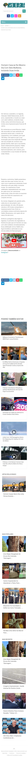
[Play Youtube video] (14, 240)
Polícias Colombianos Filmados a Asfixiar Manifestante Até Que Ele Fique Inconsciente (13, 389)
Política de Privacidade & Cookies (14, 755)
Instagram (4, 252)
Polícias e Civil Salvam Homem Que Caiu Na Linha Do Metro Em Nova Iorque (13, 463)
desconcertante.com (22, 751)
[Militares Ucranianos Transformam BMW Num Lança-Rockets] (14, 328)
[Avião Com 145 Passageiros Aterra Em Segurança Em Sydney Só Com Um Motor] (14, 428)
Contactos (11, 753)
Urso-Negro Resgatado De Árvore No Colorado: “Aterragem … (11, 556)
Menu (3, 22)
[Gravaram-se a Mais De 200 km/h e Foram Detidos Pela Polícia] (14, 404)
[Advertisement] (14, 48)
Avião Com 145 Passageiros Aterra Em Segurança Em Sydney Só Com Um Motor (13, 439)
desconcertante (4, 751)
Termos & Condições (21, 753)
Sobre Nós (4, 753)
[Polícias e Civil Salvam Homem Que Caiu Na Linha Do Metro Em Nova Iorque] (14, 453)
